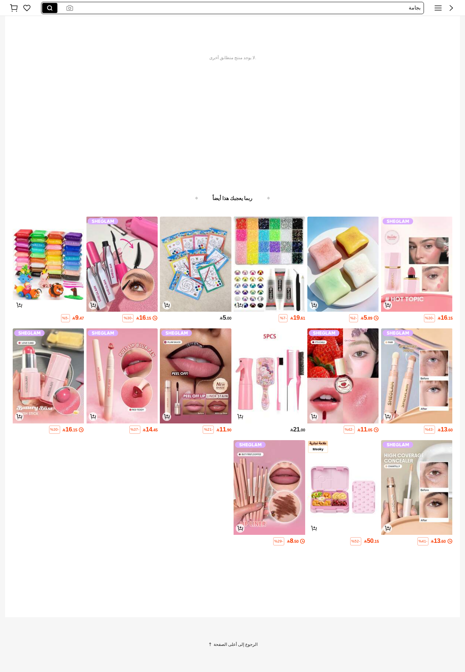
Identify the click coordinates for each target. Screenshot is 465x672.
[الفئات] (438, 8)
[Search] (49, 8)
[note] (429, 318)
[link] (26, 8)
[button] (451, 8)
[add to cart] (387, 305)
